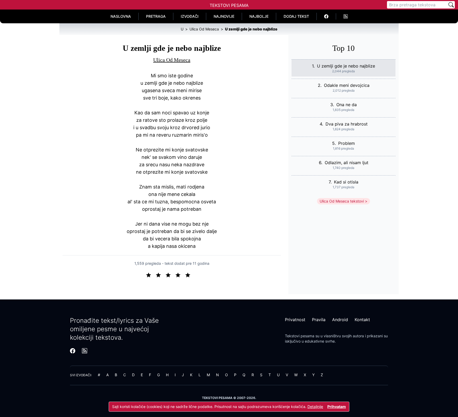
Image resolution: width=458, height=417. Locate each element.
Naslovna (121, 16)
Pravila (318, 319)
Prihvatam (336, 406)
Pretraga (156, 16)
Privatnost (295, 319)
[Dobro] (180, 274)
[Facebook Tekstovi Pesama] (326, 16)
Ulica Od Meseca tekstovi (342, 201)
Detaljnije (315, 406)
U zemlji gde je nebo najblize (346, 66)
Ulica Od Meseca (171, 60)
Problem (346, 143)
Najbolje (258, 16)
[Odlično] (189, 274)
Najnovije (224, 16)
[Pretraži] (451, 4)
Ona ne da (346, 104)
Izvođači (190, 16)
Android (340, 319)
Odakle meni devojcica (346, 85)
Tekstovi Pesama (229, 5)
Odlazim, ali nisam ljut (346, 162)
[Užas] (151, 274)
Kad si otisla (346, 182)
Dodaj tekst (296, 16)
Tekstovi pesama (299, 336)
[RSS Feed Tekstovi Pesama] (345, 16)
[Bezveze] (160, 274)
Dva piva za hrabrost (346, 124)
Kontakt (362, 319)
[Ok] (170, 274)
